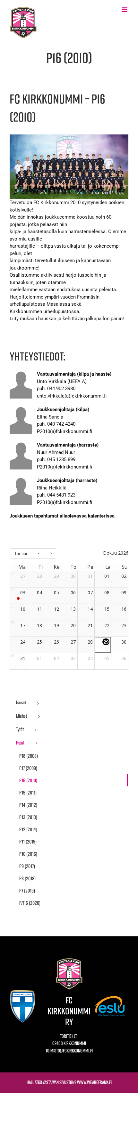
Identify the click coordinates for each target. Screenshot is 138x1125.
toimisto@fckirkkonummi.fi (69, 1050)
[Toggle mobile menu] (125, 9)
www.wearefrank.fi (94, 1082)
